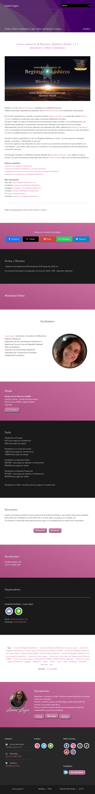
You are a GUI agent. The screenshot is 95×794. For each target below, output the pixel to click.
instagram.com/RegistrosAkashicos (27, 188)
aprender (44, 664)
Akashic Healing (54, 158)
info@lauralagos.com (14, 747)
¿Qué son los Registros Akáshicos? (18, 166)
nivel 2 (52, 662)
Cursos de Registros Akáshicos (25, 648)
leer (51, 664)
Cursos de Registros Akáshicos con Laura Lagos (59, 648)
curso (59, 662)
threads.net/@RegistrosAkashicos (25, 191)
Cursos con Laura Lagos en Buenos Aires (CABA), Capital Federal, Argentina (43, 659)
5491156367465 (20, 622)
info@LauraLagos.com (19, 619)
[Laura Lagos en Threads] (80, 746)
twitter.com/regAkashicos (16, 194)
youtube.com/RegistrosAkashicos (26, 196)
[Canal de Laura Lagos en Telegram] (44, 746)
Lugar (32, 29)
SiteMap (41, 789)
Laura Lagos (11, 5)
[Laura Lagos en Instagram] (73, 746)
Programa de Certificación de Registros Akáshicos (24, 174)
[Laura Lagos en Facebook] (66, 746)
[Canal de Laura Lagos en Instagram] (37, 746)
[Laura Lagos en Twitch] (73, 752)
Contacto (57, 29)
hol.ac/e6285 (52, 669)
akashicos (37, 662)
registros (27, 662)
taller (65, 662)
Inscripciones (48, 29)
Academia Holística (51, 111)
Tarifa (39, 29)
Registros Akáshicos (25, 108)
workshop (73, 662)
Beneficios (55, 530)
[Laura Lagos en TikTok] (86, 746)
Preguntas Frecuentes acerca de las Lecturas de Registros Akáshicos (32, 171)
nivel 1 (45, 662)
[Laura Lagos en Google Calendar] (65, 772)
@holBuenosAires (13, 766)
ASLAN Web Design (67, 789)
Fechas (8, 29)
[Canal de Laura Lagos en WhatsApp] (51, 746)
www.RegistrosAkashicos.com (24, 182)
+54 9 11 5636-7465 (14, 756)
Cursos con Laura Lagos (37, 656)
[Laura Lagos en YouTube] (66, 752)
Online (14, 29)
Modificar (86, 29)
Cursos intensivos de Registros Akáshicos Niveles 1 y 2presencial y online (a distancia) (47, 45)
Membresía (40, 530)
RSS (50, 789)
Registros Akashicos (79, 127)
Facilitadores (24, 29)
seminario (82, 662)
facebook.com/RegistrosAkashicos (26, 185)
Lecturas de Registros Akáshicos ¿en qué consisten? (25, 169)
